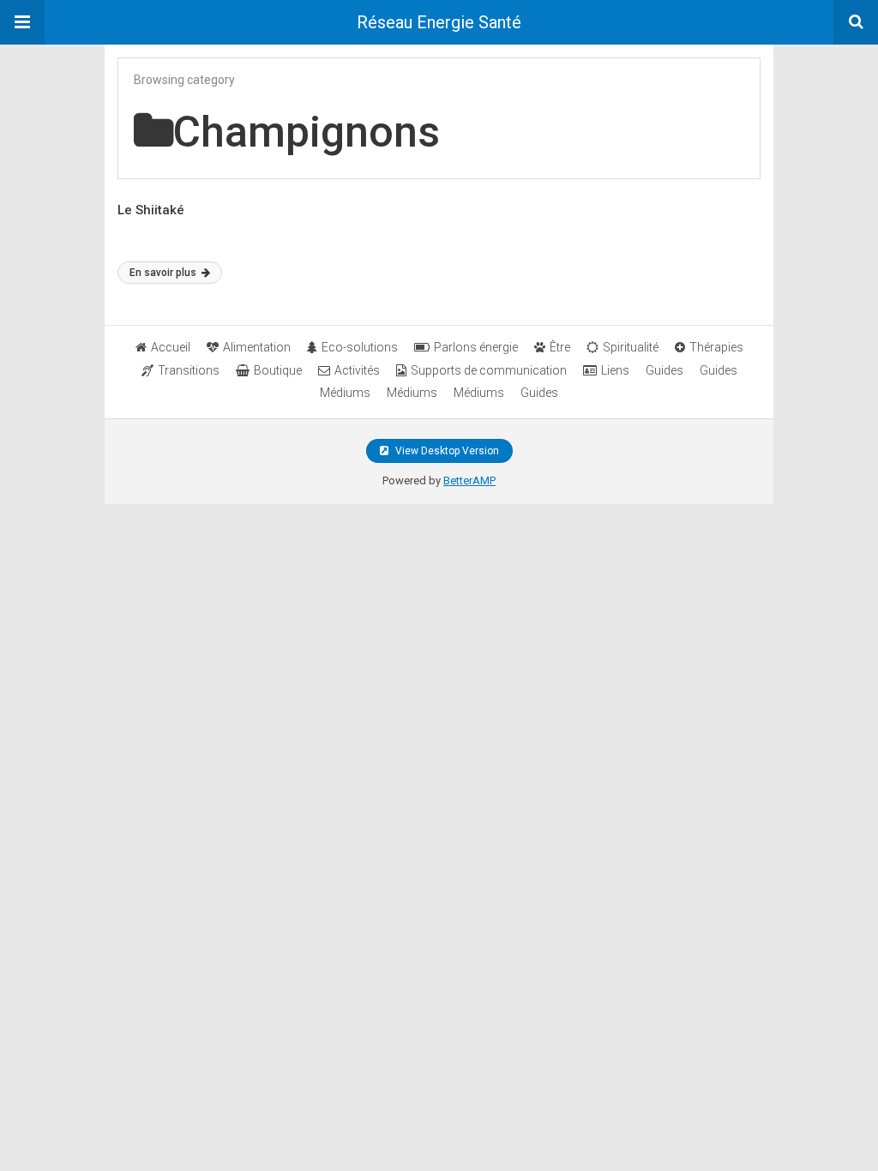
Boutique (278, 370)
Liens (615, 370)
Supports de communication (489, 370)
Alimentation (257, 347)
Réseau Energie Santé (439, 22)
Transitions (189, 370)
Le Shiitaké (150, 210)
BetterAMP (469, 480)
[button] (22, 22)
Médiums (345, 392)
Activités (357, 370)
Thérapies (716, 347)
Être (560, 347)
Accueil (170, 347)
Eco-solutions (360, 347)
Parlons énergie (476, 347)
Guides (664, 370)
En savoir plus (164, 273)
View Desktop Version (446, 451)
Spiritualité (630, 347)
